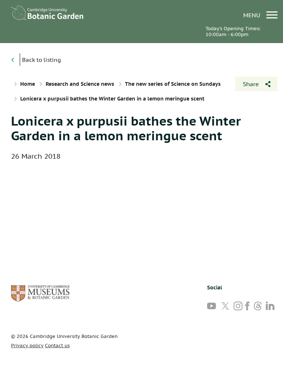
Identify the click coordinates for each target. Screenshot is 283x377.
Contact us (57, 345)
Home (27, 84)
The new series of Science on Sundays (173, 84)
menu (252, 14)
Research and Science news (80, 84)
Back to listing (41, 59)
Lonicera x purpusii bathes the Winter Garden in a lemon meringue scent (126, 128)
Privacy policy (27, 345)
